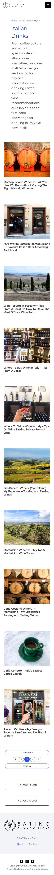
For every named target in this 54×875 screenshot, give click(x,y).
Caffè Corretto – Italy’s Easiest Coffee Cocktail (23, 672)
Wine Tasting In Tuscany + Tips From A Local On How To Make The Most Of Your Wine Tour (26, 309)
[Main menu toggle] (48, 5)
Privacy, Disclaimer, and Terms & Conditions (27, 869)
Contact (33, 844)
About (20, 844)
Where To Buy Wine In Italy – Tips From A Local (25, 369)
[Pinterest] (32, 861)
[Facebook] (21, 861)
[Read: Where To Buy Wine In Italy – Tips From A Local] (27, 345)
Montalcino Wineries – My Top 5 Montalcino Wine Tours (24, 551)
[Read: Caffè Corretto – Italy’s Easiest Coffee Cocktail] (27, 648)
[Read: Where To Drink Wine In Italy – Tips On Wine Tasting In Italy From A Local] (27, 403)
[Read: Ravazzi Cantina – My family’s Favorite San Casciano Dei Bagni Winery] (27, 706)
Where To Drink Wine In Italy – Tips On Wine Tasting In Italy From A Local (26, 429)
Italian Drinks (25, 20)
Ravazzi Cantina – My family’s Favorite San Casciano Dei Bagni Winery (25, 732)
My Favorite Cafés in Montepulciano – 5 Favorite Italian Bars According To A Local (27, 247)
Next (27, 766)
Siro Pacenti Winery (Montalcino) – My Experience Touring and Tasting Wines (26, 491)
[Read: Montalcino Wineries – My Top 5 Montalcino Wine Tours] (27, 527)
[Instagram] (27, 861)
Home (14, 20)
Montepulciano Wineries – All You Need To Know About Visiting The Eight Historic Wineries (25, 185)
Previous (27, 752)
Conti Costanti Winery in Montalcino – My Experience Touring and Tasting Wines (22, 612)
